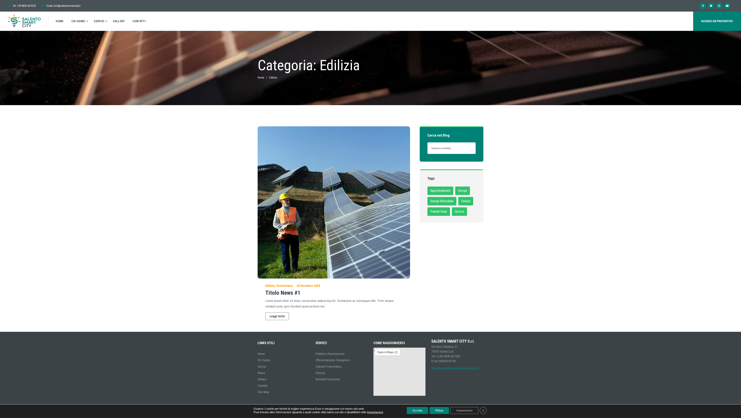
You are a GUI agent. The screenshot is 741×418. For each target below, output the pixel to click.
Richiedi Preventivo (328, 379)
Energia (462, 191)
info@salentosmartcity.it (67, 5)
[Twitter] (711, 6)
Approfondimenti (440, 191)
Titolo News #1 (282, 292)
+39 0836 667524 (26, 5)
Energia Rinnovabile (441, 201)
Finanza (465, 201)
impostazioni (375, 412)
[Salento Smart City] (24, 21)
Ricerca (459, 211)
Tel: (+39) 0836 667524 (445, 356)
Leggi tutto (277, 316)
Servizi (99, 21)
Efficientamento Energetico (333, 360)
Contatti (139, 21)
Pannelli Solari (438, 211)
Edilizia (270, 286)
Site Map (263, 392)
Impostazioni (464, 410)
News (261, 373)
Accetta (417, 410)
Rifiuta (439, 410)
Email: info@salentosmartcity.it (455, 368)
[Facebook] (703, 6)
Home (59, 21)
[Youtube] (727, 6)
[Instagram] (719, 6)
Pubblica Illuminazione (330, 354)
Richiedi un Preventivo (717, 21)
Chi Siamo (78, 21)
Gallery (119, 21)
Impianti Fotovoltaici (329, 366)
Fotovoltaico (284, 286)
